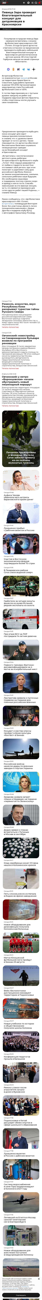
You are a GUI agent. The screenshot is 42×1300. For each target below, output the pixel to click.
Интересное (7, 29)
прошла (24, 78)
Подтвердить (21, 1295)
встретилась (8, 204)
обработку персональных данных (15, 1287)
